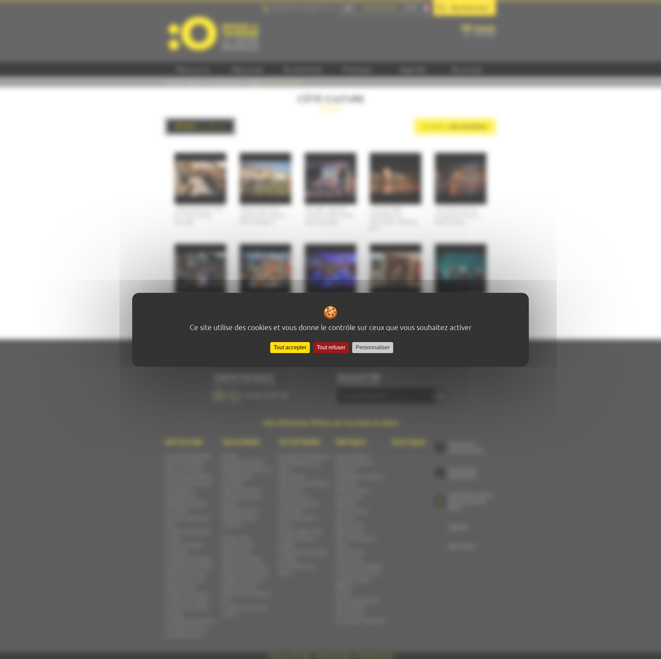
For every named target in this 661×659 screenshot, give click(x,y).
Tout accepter (290, 347)
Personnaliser (373, 347)
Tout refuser (331, 347)
